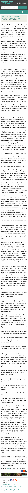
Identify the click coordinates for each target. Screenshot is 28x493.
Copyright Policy (5, 490)
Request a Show (6, 487)
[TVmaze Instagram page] (13, 480)
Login (19, 3)
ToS (19, 490)
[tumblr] (26, 471)
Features (4, 484)
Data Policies (17, 487)
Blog (13, 484)
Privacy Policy (13, 490)
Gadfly (8, 468)
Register (24, 3)
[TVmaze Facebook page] (11, 480)
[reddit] (24, 471)
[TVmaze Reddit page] (16, 480)
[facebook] (22, 471)
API (9, 484)
